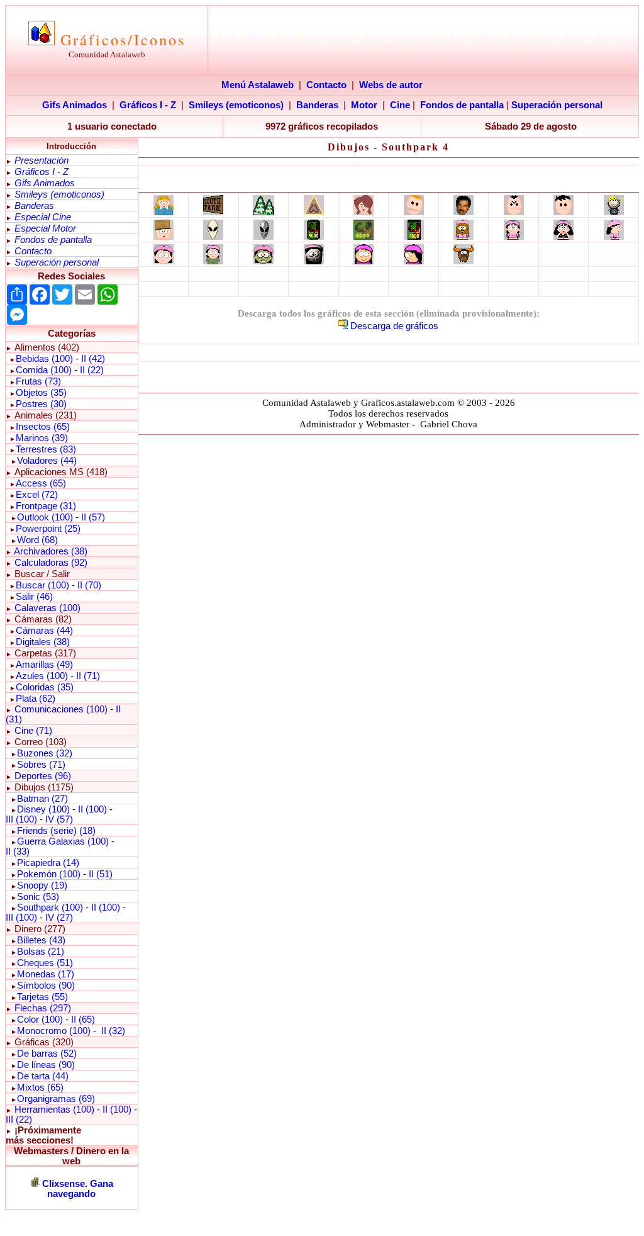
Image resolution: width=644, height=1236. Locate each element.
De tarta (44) (43, 1076)
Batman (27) (42, 799)
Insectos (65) (43, 427)
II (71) (88, 676)
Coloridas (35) (45, 687)
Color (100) (40, 1019)
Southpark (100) (50, 907)
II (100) (92, 809)
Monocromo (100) (54, 1031)
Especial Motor (45, 228)
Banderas (317, 105)
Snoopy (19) (42, 885)
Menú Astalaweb (257, 85)
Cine (400, 105)
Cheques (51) (45, 963)
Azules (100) (42, 676)
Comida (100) (44, 370)
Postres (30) (41, 404)
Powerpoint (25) (48, 529)
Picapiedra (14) (48, 863)
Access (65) (41, 483)
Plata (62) (35, 699)
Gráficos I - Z (147, 105)
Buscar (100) (42, 585)
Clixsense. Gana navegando (77, 1189)
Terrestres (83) (46, 449)
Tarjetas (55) (42, 997)
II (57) (93, 517)
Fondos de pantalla (462, 105)
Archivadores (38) (50, 551)
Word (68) (37, 540)
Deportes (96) (42, 776)
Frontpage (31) (46, 506)
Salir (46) (34, 597)
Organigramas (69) (56, 1099)
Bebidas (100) (44, 359)
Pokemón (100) (48, 874)
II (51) (101, 874)
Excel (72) (37, 495)
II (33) (18, 851)
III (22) (19, 1120)
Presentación (41, 160)
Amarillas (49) (44, 665)
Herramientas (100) (54, 1109)
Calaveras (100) (47, 608)
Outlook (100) (45, 517)
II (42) (93, 359)
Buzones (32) (44, 753)
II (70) (89, 585)
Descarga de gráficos (394, 326)
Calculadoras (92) (50, 563)
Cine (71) (33, 731)
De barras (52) (47, 1053)
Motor (364, 105)
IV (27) (59, 918)
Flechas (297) (42, 1008)
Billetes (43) (41, 940)
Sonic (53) (38, 897)
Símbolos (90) (46, 985)
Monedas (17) (45, 974)
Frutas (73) (38, 381)
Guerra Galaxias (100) (63, 841)
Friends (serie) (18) (56, 831)
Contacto (326, 85)
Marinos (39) (42, 438)
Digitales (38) (43, 642)
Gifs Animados (74, 105)
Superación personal (556, 105)
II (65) (83, 1019)
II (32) (113, 1031)
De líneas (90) (46, 1065)
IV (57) (59, 819)
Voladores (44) (47, 461)
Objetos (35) (41, 393)
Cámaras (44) (44, 631)
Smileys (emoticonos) (236, 105)
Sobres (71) (41, 765)
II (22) (92, 370)
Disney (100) (43, 809)
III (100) (21, 819)
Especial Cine (42, 217)
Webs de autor (391, 85)
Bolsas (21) (40, 952)
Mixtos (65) (40, 1087)
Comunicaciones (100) (61, 709)
